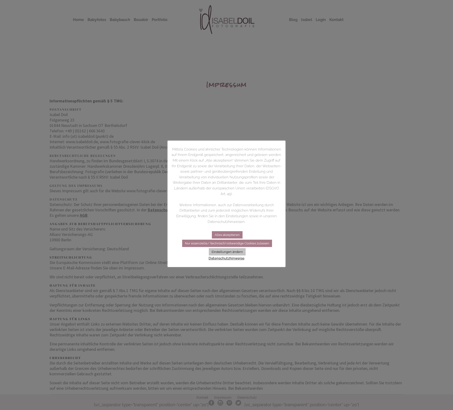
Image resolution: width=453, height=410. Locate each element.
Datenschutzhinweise (226, 258)
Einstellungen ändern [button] (227, 252)
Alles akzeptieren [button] (227, 235)
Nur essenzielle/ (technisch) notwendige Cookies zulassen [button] (227, 243)
